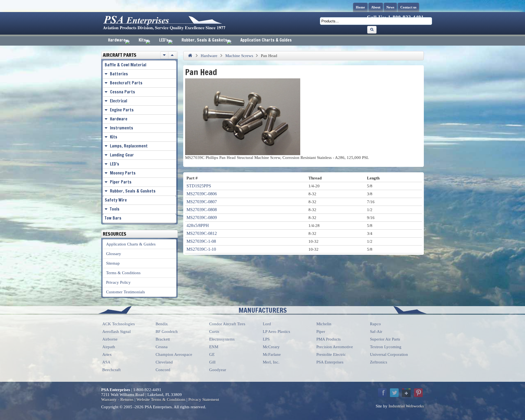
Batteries (119, 74)
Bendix (162, 324)
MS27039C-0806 (201, 193)
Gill (212, 362)
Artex (107, 354)
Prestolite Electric (331, 354)
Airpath (108, 347)
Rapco (375, 324)
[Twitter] (394, 392)
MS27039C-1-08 (201, 241)
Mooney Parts (123, 173)
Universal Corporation (389, 354)
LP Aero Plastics (276, 331)
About (375, 7)
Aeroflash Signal (116, 331)
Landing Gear (122, 155)
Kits (142, 40)
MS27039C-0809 (201, 217)
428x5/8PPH (197, 225)
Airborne (110, 339)
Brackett (163, 339)
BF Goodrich (167, 331)
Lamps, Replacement (129, 146)
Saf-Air (376, 331)
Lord (267, 324)
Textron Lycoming (385, 347)
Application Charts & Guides (266, 40)
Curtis (214, 331)
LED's (163, 40)
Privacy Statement (203, 399)
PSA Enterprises (329, 362)
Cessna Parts (122, 92)
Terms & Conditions (123, 273)
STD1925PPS (198, 186)
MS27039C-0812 (201, 233)
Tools (114, 209)
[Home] (190, 56)
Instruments (121, 128)
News (390, 7)
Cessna (162, 347)
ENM (213, 347)
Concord (163, 370)
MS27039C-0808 (201, 209)
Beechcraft (111, 370)
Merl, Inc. (271, 362)
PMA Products (328, 339)
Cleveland (164, 362)
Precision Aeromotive (334, 347)
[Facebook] (382, 392)
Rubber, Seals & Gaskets (204, 40)
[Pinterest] (418, 392)
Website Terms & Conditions (160, 399)
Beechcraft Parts (126, 83)
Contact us (408, 7)
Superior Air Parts (385, 339)
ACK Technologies (118, 324)
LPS (266, 339)
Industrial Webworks (406, 406)
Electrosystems (222, 339)
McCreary (271, 347)
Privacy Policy (118, 282)
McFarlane (272, 354)
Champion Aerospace (174, 354)
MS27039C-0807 (201, 201)
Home (360, 7)
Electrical (118, 101)
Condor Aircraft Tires (227, 324)
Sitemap (113, 263)
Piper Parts (121, 182)
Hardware (117, 40)
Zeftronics (378, 362)
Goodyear (217, 370)
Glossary (113, 254)
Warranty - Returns (117, 399)
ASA (106, 362)
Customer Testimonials (125, 292)
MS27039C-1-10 (201, 249)
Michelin (323, 324)
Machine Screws (239, 56)
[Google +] (406, 392)
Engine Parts (122, 110)
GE (212, 354)
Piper (320, 331)
